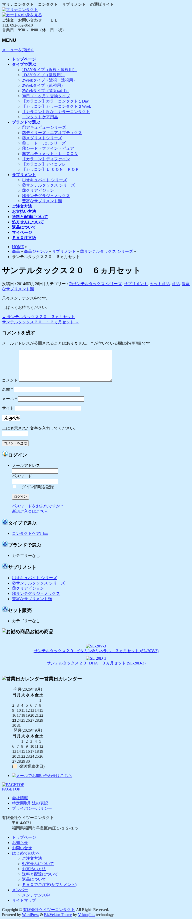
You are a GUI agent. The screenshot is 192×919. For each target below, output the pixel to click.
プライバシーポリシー (32, 808)
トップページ (24, 837)
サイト (8, 408)
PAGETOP (11, 789)
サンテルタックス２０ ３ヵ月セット (38, 317)
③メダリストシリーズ (42, 138)
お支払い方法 (34, 869)
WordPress (30, 914)
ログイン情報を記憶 (35, 487)
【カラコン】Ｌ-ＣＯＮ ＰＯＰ (50, 169)
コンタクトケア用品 (40, 117)
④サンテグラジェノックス (46, 196)
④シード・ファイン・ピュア (48, 148)
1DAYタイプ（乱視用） (43, 75)
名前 (7, 389)
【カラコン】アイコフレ (44, 164)
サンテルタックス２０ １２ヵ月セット (40, 322)
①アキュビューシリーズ (44, 127)
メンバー (20, 890)
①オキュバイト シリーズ (44, 180)
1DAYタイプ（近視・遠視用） (49, 70)
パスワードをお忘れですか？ (38, 506)
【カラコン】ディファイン (46, 159)
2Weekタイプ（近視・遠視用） (49, 80)
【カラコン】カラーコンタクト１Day (55, 101)
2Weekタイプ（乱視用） (43, 85)
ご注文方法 (32, 858)
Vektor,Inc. (86, 914)
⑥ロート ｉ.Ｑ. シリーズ (44, 143)
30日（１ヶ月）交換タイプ (46, 96)
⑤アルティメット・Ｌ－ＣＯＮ (50, 154)
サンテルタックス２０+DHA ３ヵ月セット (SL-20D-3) (96, 663)
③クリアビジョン (38, 190)
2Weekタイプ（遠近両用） (45, 91)
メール (9, 399)
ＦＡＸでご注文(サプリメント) (49, 884)
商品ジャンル (36, 251)
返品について (34, 879)
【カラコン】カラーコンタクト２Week (56, 106)
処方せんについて (38, 863)
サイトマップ (24, 900)
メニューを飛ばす (18, 50)
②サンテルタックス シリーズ (48, 185)
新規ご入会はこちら (30, 511)
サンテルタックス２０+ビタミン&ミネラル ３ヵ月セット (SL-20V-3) (96, 651)
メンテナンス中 (36, 895)
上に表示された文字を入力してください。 (40, 428)
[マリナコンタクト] (20, 10)
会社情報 (20, 798)
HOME (18, 247)
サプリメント (64, 251)
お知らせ (20, 842)
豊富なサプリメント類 (42, 201)
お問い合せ (22, 848)
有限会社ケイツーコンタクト (49, 909)
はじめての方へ (26, 853)
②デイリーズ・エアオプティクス (52, 133)
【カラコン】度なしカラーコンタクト (56, 112)
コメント (10, 380)
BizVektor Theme (58, 914)
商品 (16, 251)
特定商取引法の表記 (30, 803)
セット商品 (160, 284)
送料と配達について (40, 874)
